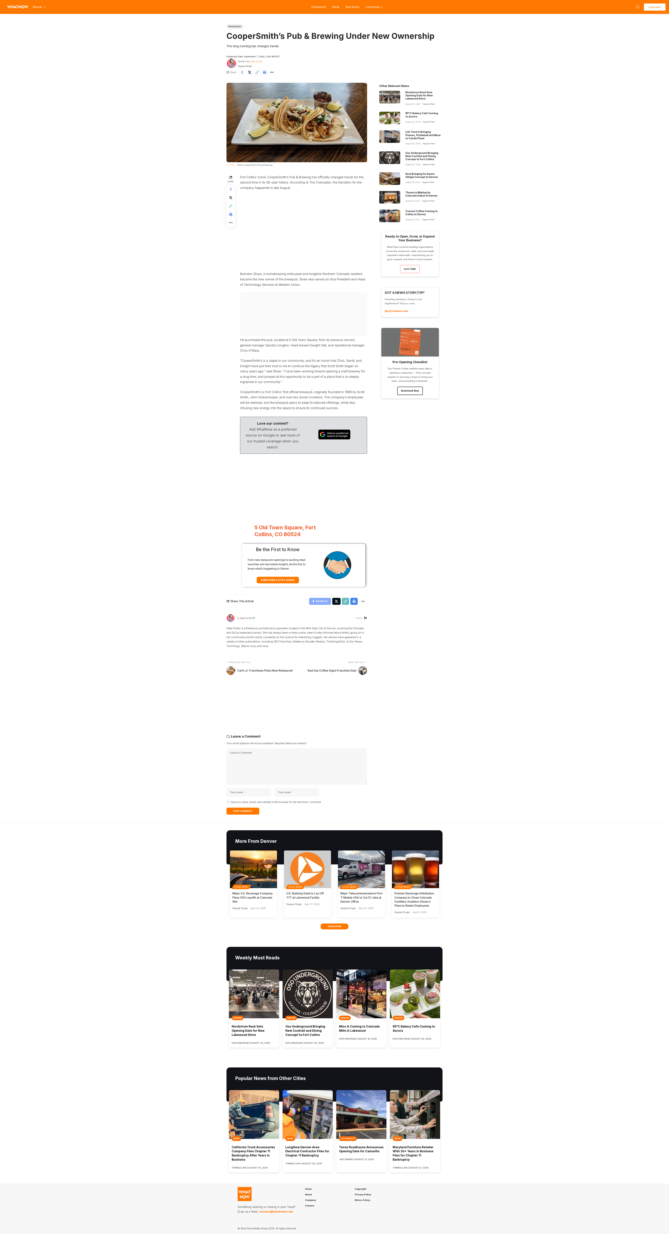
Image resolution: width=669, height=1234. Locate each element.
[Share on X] (249, 72)
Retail (335, 7)
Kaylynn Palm (429, 104)
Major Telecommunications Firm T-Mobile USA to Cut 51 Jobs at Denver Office (361, 897)
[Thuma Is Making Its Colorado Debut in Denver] (389, 197)
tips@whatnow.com (396, 310)
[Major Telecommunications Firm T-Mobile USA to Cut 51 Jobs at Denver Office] (361, 869)
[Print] (264, 72)
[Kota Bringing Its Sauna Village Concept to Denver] (389, 178)
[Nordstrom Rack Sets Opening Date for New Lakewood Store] (389, 97)
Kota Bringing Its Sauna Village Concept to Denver (421, 175)
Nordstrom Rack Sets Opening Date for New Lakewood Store (419, 95)
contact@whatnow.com (276, 1211)
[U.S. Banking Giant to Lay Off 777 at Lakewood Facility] (307, 869)
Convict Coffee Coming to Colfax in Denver (421, 213)
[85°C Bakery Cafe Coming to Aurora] (389, 118)
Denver (237, 1018)
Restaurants (318, 7)
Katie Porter (256, 61)
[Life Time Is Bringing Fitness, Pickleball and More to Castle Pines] (389, 136)
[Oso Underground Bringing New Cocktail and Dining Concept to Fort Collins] (389, 157)
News (236, 1138)
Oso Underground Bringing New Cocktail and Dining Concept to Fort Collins (421, 156)
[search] (638, 7)
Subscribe (655, 7)
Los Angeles (348, 1138)
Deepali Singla (240, 908)
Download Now (410, 390)
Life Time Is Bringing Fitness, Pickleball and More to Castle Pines (423, 135)
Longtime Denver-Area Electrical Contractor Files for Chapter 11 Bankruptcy (307, 1151)
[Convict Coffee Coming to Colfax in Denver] (389, 216)
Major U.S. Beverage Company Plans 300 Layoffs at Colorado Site (252, 897)
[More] (271, 72)
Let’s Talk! (410, 268)
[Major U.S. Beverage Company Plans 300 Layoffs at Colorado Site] (253, 869)
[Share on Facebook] (242, 72)
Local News (241, 887)
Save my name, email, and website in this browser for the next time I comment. (276, 801)
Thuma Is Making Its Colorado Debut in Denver (421, 194)
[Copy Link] (256, 72)
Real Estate (352, 7)
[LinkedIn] (365, 618)
